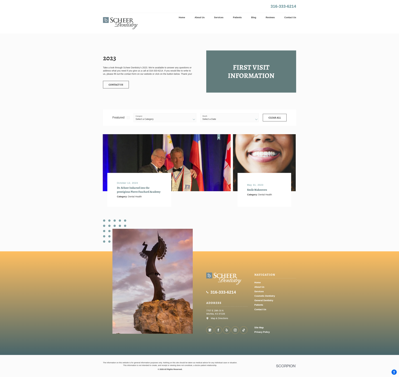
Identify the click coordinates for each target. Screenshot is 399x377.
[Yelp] (226, 330)
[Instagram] (235, 330)
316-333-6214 (283, 6)
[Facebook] (218, 330)
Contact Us (116, 84)
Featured (118, 117)
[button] (394, 372)
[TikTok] (243, 330)
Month (204, 116)
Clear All (274, 117)
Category (139, 116)
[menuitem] (182, 17)
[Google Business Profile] (210, 330)
